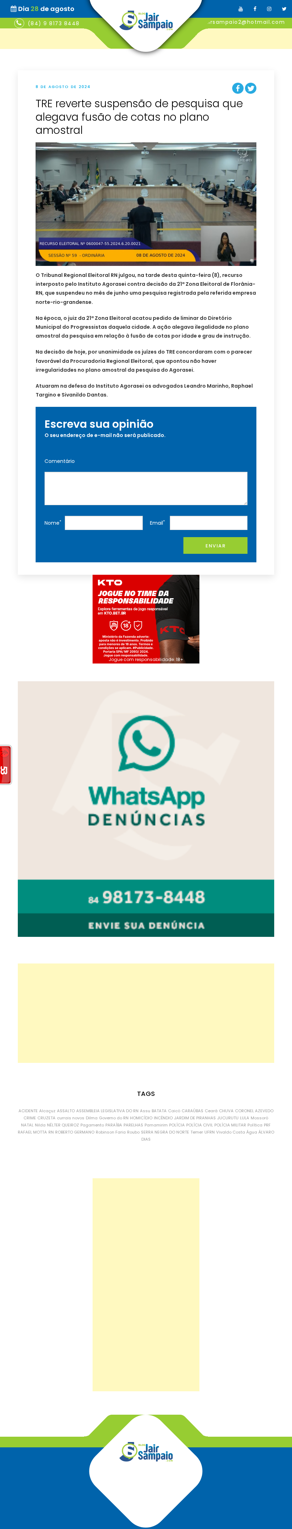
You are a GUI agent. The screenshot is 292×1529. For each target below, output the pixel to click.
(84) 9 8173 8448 (54, 23)
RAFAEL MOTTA (32, 1132)
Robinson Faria (111, 1132)
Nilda (40, 1125)
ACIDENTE (28, 1111)
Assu (145, 1111)
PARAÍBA (113, 1125)
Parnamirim (156, 1125)
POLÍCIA (177, 1125)
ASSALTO (66, 1111)
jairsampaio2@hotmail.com (244, 22)
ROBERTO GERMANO (74, 1132)
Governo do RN (114, 1118)
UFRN (209, 1132)
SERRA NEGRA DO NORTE (165, 1132)
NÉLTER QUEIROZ (63, 1125)
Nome (53, 522)
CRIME (30, 1118)
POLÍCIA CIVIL (199, 1125)
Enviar (215, 545)
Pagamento (92, 1125)
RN (51, 1132)
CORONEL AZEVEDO (254, 1111)
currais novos (70, 1118)
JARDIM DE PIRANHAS (195, 1118)
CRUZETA (46, 1118)
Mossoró (259, 1118)
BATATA (159, 1111)
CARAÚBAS (192, 1111)
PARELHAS (133, 1125)
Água (251, 1132)
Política (254, 1125)
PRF (267, 1125)
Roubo (133, 1132)
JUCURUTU (228, 1118)
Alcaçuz (47, 1111)
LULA (244, 1118)
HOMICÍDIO (141, 1118)
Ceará (211, 1111)
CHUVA (226, 1111)
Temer (197, 1132)
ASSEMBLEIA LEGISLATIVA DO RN (107, 1111)
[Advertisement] (146, 1013)
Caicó (174, 1111)
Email (157, 522)
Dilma (92, 1118)
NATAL (27, 1125)
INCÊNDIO (163, 1118)
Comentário (60, 461)
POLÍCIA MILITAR (230, 1125)
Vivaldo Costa (230, 1132)
